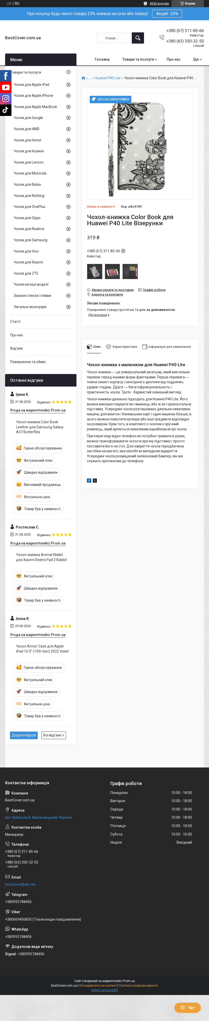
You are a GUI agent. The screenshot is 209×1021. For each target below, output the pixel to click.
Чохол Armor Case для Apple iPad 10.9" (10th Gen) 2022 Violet (42, 648)
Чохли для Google (28, 118)
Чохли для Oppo (27, 218)
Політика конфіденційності (138, 985)
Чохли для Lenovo (29, 162)
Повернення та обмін (28, 362)
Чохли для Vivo (26, 251)
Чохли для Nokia (27, 184)
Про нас (173, 59)
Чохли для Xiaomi (28, 262)
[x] (95, 481)
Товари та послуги (138, 59)
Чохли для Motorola (30, 173)
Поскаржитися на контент (98, 985)
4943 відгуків (159, 3)
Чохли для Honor (28, 140)
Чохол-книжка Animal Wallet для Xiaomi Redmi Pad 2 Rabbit (41, 557)
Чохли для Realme (29, 229)
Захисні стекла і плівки (32, 296)
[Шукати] (138, 38)
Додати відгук (24, 735)
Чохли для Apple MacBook (35, 107)
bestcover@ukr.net (20, 884)
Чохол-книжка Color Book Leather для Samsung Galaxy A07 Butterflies (39, 427)
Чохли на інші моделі (31, 284)
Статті (15, 322)
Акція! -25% (167, 13)
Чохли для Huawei (29, 151)
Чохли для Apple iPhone (33, 96)
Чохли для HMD (27, 129)
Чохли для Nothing (29, 196)
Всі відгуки (52, 735)
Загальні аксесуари (30, 307)
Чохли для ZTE (26, 273)
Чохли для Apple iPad (31, 85)
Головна (102, 59)
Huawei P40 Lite (108, 78)
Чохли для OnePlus (29, 207)
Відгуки (16, 348)
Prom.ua (129, 981)
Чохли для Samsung (30, 240)
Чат (191, 1008)
